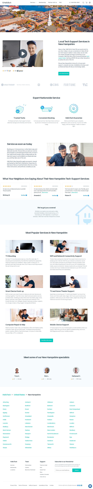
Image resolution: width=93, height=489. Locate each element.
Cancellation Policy (43, 485)
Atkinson (50, 402)
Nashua (27, 430)
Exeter (27, 412)
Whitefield (28, 448)
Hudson (49, 419)
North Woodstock (52, 434)
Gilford (72, 412)
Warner (72, 444)
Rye (71, 437)
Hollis (4, 419)
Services (12, 465)
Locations (12, 469)
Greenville (50, 416)
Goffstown (6, 416)
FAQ (41, 467)
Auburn (72, 402)
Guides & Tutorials (44, 474)
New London (51, 430)
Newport (28, 434)
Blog (41, 472)
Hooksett (28, 419)
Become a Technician (30, 469)
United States (19, 395)
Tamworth (50, 444)
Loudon (72, 423)
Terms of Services (23, 485)
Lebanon (27, 423)
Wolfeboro (73, 448)
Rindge (27, 437)
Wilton (49, 448)
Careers (27, 467)
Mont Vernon (7, 430)
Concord (72, 405)
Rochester (50, 437)
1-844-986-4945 (75, 2)
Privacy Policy (13, 485)
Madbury (5, 427)
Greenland (28, 416)
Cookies (52, 485)
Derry (4, 409)
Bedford (27, 405)
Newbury (72, 430)
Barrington (6, 405)
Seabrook (73, 441)
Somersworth (7, 444)
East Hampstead (75, 409)
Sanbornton (28, 441)
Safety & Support (33, 485)
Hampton (72, 416)
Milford (72, 427)
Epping (5, 412)
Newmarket (6, 434)
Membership (13, 467)
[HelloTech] (6, 2)
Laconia (5, 423)
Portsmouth (73, 434)
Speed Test (42, 469)
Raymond (6, 437)
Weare (5, 448)
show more (45, 192)
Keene (71, 419)
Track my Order (43, 465)
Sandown (50, 441)
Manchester (29, 427)
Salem (5, 441)
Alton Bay (6, 402)
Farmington (50, 412)
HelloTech (7, 395)
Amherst (28, 402)
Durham (49, 409)
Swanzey (28, 444)
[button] (90, 486)
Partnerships (28, 465)
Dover (27, 409)
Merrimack (50, 427)
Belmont (50, 405)
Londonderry (51, 423)
